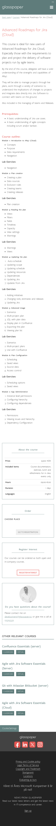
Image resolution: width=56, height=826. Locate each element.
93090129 (9, 620)
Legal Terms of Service (28, 765)
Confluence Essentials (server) (21, 646)
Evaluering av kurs (28, 780)
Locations (28, 776)
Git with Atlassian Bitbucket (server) (25, 685)
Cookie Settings (9, 728)
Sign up (28, 810)
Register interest (28, 573)
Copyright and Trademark (28, 769)
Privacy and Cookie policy (28, 761)
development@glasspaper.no (18, 617)
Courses (16, 17)
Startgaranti (28, 772)
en (53, 2)
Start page (6, 17)
